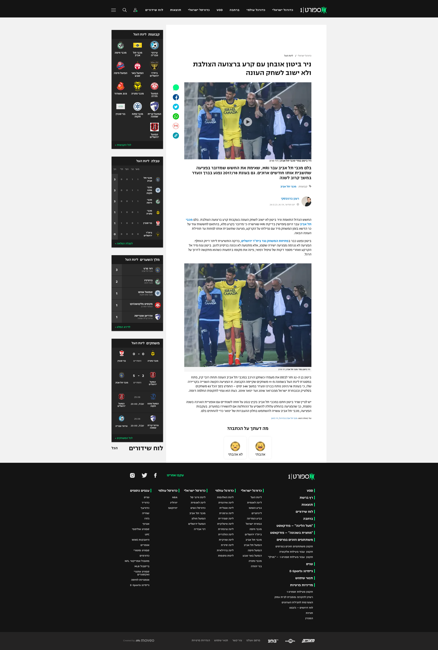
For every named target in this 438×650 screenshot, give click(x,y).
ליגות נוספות (226, 555)
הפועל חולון (198, 518)
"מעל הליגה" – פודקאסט (294, 525)
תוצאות (175, 10)
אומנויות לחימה (140, 579)
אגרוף (146, 523)
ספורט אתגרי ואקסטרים (141, 573)
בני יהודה (256, 566)
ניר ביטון (274, 418)
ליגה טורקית (226, 539)
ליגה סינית (227, 545)
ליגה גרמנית (226, 513)
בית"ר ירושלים (253, 534)
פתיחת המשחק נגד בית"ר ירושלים (264, 241)
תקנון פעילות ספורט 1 (300, 591)
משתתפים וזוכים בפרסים (295, 539)
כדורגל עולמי (256, 10)
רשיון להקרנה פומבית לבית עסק (293, 597)
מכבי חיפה (255, 529)
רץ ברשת (306, 497)
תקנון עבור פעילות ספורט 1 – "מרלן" (290, 557)
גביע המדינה (254, 518)
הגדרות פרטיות (201, 640)
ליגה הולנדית (226, 534)
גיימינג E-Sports (301, 571)
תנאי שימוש (304, 578)
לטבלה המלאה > (124, 243)
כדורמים (144, 555)
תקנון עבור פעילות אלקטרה (296, 551)
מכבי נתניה (255, 560)
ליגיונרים (257, 513)
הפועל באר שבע (252, 555)
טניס (309, 564)
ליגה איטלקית (225, 523)
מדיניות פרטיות (301, 585)
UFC (147, 534)
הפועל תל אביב (253, 545)
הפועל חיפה (255, 550)
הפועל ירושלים (196, 523)
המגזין (309, 618)
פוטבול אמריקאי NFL (137, 560)
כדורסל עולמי (167, 490)
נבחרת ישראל (254, 523)
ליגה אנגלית (226, 507)
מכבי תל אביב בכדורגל (288, 418)
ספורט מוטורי (141, 550)
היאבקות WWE (140, 539)
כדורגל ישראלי (282, 10)
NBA (174, 497)
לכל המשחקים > (123, 438)
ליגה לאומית (254, 502)
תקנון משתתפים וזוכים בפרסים (294, 546)
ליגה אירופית (226, 502)
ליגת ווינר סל (197, 497)
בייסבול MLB (141, 566)
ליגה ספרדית (226, 518)
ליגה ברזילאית (225, 550)
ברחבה (235, 10)
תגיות (309, 612)
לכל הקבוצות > (123, 145)
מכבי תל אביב (288, 186)
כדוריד (145, 502)
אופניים (144, 545)
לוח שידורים (154, 10)
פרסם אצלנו (253, 640)
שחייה (146, 513)
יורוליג (174, 502)
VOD (220, 10)
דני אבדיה (199, 529)
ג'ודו (147, 518)
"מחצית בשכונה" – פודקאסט (291, 532)
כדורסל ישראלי (199, 10)
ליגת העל (288, 56)
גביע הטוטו (255, 507)
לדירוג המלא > (122, 327)
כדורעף (145, 507)
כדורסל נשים (197, 507)
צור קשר (237, 640)
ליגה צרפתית (226, 529)
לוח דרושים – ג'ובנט (301, 607)
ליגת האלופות (225, 497)
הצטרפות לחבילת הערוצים (297, 602)
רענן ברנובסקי (290, 198)
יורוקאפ (173, 507)
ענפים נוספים (139, 490)
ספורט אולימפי (140, 529)
